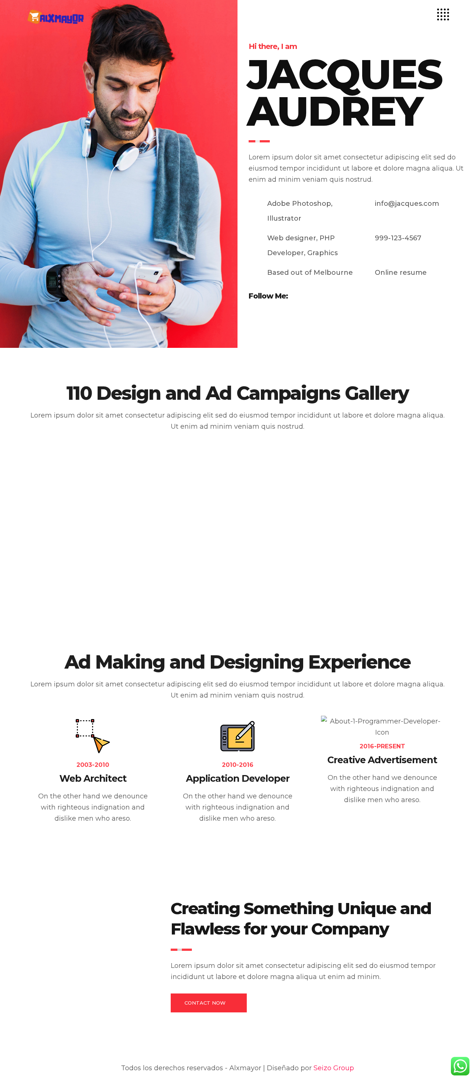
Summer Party (28, 519)
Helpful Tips (380, 602)
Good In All (378, 519)
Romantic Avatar (269, 519)
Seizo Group (334, 1068)
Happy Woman (147, 602)
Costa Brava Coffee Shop (282, 602)
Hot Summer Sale (33, 602)
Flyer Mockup (145, 519)
